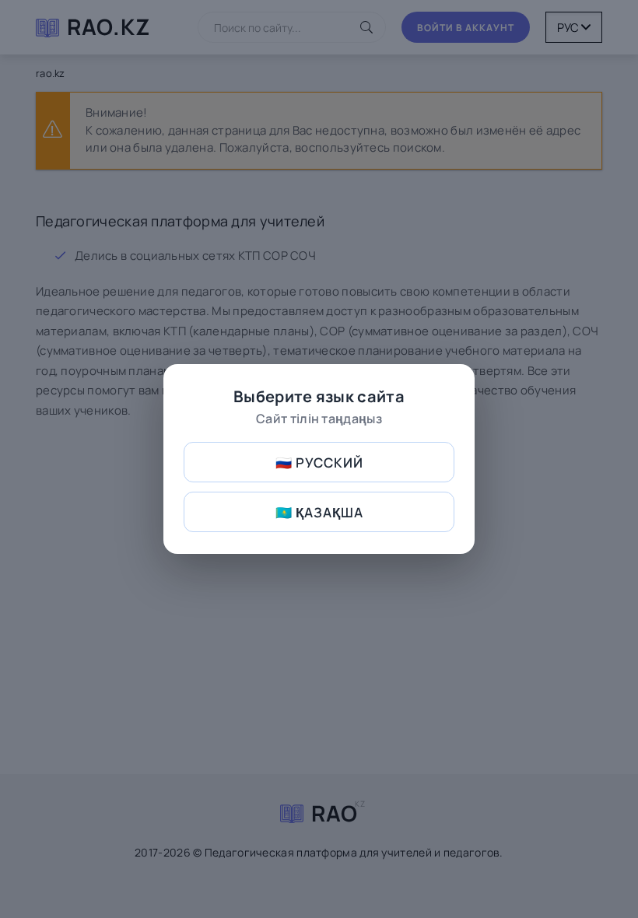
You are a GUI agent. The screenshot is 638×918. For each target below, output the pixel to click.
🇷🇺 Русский (319, 462)
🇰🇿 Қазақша (319, 512)
